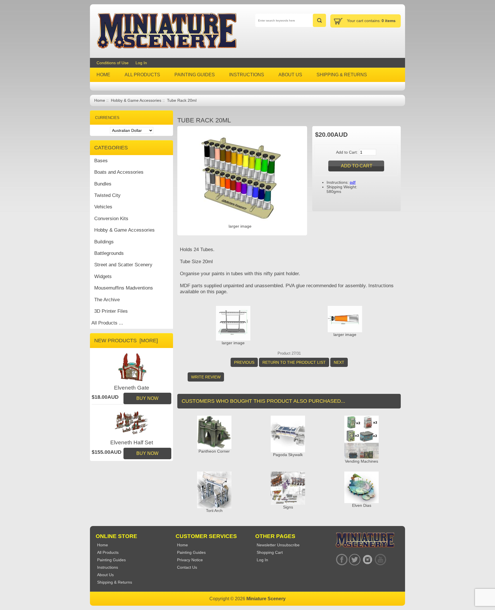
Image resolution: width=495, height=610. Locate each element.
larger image (233, 343)
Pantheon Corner (214, 451)
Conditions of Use (113, 62)
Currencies (107, 118)
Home (99, 100)
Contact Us (187, 567)
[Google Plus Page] (354, 559)
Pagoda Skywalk (288, 454)
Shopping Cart (270, 552)
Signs (288, 507)
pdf (352, 182)
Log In (141, 62)
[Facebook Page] (341, 559)
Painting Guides (191, 552)
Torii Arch (214, 510)
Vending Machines (361, 461)
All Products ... (107, 323)
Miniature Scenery (266, 598)
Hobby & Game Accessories (136, 100)
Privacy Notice (190, 560)
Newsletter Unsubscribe (278, 545)
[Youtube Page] (380, 559)
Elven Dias (361, 505)
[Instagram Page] (367, 559)
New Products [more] (126, 340)
